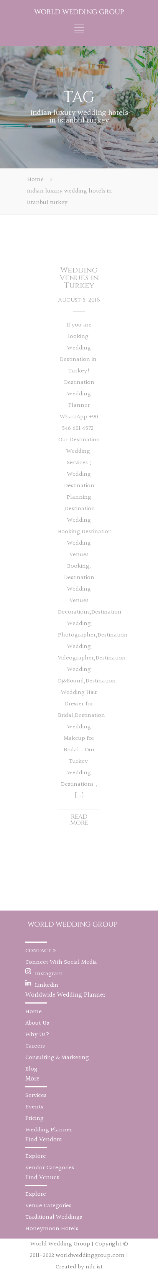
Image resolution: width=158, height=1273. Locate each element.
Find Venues (42, 1177)
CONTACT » (40, 951)
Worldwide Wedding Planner (65, 995)
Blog (31, 1069)
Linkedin (46, 985)
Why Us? (37, 1035)
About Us (37, 1023)
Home (35, 179)
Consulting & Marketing (57, 1057)
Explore (35, 1156)
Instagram (49, 974)
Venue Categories (48, 1206)
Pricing (34, 1118)
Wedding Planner (48, 1130)
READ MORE (79, 820)
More (32, 1079)
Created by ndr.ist (79, 1267)
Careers (35, 1046)
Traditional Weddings (53, 1217)
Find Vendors (43, 1139)
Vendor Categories (49, 1168)
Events (34, 1107)
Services (35, 1095)
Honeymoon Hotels (51, 1229)
